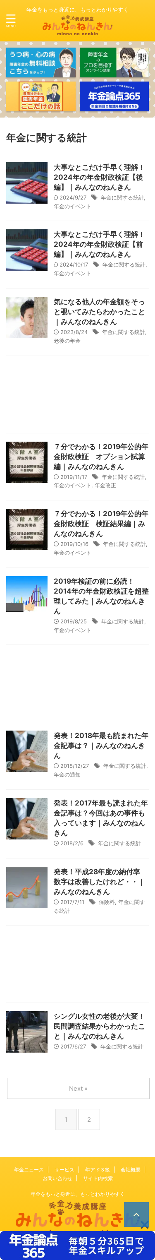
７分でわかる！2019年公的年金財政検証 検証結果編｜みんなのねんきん (101, 524)
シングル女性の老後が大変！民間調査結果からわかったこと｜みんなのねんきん (99, 1026)
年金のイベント (72, 206)
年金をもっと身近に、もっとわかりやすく (78, 1194)
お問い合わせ (57, 1178)
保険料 (107, 902)
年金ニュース (29, 1169)
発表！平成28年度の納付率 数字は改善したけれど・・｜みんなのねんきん (100, 882)
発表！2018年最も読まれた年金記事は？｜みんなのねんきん (101, 745)
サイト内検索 (98, 1178)
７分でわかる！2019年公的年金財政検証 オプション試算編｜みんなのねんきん (101, 456)
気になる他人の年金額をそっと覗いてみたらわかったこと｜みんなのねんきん (99, 312)
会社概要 (131, 1169)
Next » (78, 1088)
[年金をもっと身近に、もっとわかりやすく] (77, 28)
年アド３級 (97, 1169)
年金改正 (105, 485)
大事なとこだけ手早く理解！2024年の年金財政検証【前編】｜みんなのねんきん (99, 244)
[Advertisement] (77, 396)
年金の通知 (67, 774)
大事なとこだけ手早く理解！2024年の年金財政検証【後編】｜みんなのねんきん (99, 177)
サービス (64, 1169)
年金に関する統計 (122, 197)
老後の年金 (67, 340)
